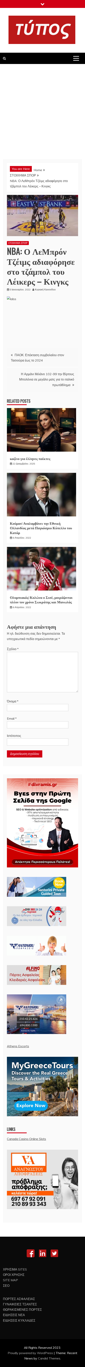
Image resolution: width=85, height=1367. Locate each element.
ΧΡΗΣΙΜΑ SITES (15, 1269)
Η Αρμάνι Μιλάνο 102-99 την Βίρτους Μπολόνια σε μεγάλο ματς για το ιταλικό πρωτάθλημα (46, 379)
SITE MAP (10, 1280)
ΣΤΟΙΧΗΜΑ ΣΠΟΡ (17, 242)
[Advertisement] (42, 108)
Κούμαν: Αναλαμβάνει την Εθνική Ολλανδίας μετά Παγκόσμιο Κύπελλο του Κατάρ (41, 528)
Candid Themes (49, 1358)
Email (12, 718)
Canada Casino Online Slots (26, 1139)
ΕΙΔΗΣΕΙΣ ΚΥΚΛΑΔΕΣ (19, 1320)
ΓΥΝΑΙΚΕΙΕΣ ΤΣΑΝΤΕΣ (20, 1304)
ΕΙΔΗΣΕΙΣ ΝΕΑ (14, 1315)
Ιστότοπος (14, 736)
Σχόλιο (13, 649)
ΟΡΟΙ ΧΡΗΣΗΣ (14, 1275)
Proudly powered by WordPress (31, 1353)
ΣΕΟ (6, 1286)
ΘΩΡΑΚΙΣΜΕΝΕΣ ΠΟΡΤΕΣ (22, 1310)
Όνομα (12, 701)
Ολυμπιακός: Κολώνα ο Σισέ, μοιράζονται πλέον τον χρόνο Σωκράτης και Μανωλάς (41, 599)
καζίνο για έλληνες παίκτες (30, 458)
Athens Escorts (18, 1046)
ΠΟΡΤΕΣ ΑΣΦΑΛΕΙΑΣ (19, 1299)
